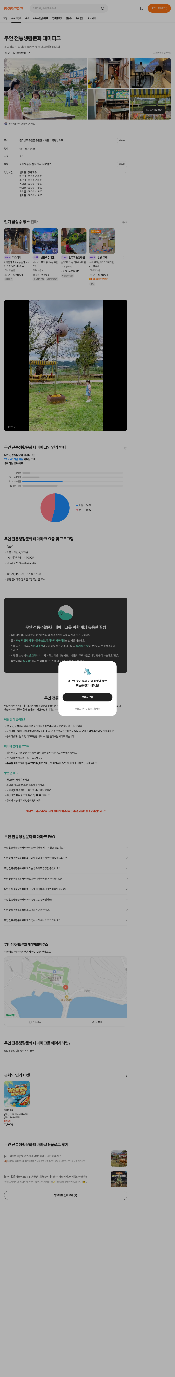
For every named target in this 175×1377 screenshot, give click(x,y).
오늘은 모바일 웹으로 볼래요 (87, 708)
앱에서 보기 (87, 697)
